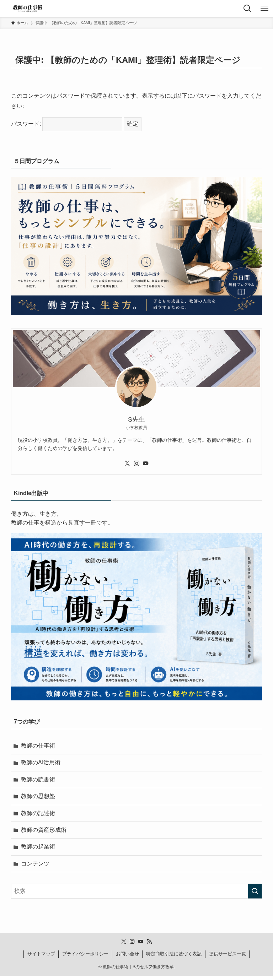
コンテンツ (35, 864)
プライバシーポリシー (85, 953)
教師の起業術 (38, 847)
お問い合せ (127, 953)
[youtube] (145, 463)
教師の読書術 (38, 779)
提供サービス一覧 (227, 953)
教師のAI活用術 (40, 762)
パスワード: (26, 124)
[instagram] (136, 463)
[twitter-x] (127, 463)
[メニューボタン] (264, 8)
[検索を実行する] (255, 891)
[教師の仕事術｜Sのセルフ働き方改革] (27, 8)
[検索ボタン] (247, 8)
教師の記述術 (38, 813)
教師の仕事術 (38, 746)
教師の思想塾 (38, 796)
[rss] (149, 941)
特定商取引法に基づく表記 (174, 953)
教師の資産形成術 (43, 830)
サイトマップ (41, 953)
